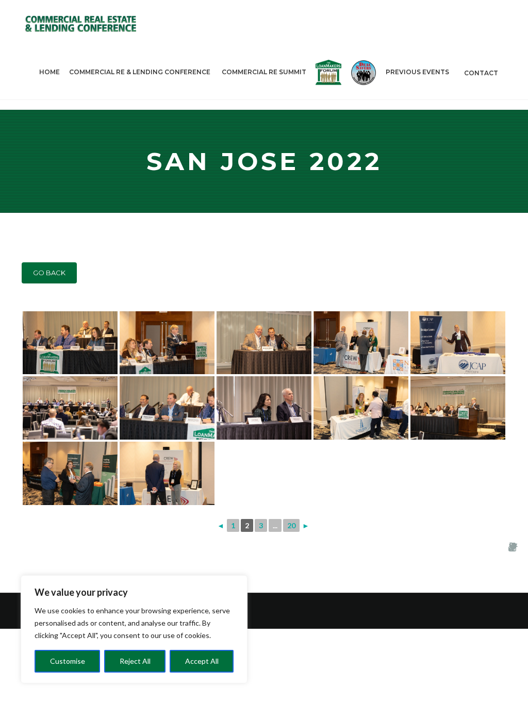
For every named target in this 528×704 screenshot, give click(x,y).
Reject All (135, 661)
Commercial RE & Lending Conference (139, 72)
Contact (481, 73)
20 (291, 525)
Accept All (202, 661)
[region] (134, 629)
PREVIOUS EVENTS (417, 72)
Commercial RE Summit (264, 72)
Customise (67, 661)
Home (49, 72)
